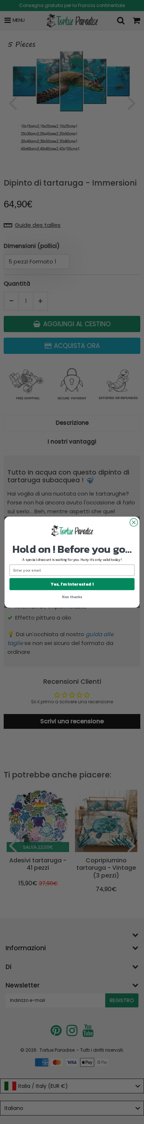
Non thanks (72, 596)
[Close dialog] (134, 522)
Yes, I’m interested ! (72, 583)
